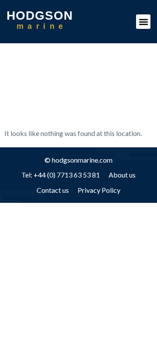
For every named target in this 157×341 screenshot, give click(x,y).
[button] (143, 21)
